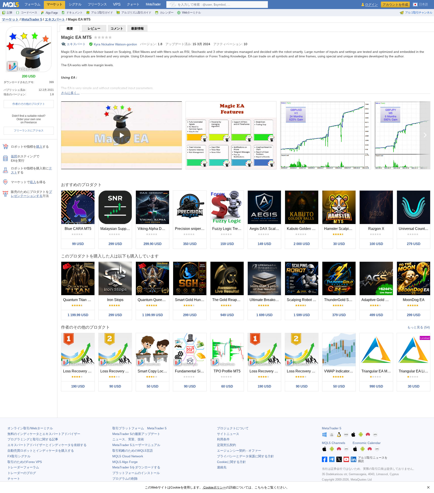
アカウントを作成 (395, 4)
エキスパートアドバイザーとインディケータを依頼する (47, 445)
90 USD (115, 386)
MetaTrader (153, 4)
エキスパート (76, 44)
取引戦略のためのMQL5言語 (132, 450)
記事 (9, 12)
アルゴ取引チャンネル (418, 12)
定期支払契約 (226, 445)
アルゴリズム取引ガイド (136, 12)
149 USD (264, 244)
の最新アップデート (136, 434)
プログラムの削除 (125, 478)
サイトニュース (228, 434)
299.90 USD (153, 244)
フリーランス (97, 4)
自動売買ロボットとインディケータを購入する (40, 450)
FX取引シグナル (19, 456)
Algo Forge (52, 12)
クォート (133, 4)
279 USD (413, 244)
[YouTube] (346, 459)
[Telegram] (332, 459)
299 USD (115, 244)
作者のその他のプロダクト (28, 103)
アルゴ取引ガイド (102, 12)
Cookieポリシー (214, 487)
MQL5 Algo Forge (125, 462)
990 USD (376, 386)
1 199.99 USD (78, 315)
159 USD (227, 244)
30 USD (339, 244)
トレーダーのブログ (21, 473)
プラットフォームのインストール (136, 473)
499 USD (376, 315)
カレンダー (166, 12)
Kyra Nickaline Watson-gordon (115, 44)
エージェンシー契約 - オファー (239, 450)
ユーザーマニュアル (136, 445)
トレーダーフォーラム (23, 467)
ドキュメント (74, 12)
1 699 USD (264, 315)
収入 (33, 182)
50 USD (152, 386)
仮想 (14, 156)
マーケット (54, 4)
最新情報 (137, 28)
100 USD (376, 244)
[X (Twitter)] (339, 459)
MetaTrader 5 (331, 428)
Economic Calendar (367, 443)
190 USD (78, 386)
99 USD (78, 244)
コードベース (29, 12)
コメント (117, 28)
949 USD (227, 315)
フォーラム (32, 4)
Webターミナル (191, 12)
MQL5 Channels (333, 443)
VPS (116, 4)
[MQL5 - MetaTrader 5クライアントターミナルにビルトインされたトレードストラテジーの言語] (11, 4)
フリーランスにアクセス (29, 130)
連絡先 (221, 467)
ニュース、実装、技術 (128, 439)
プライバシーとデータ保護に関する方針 (245, 456)
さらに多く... (70, 93)
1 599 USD (302, 315)
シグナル (75, 4)
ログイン (371, 4)
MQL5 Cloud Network (127, 456)
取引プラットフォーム (139, 428)
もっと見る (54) (418, 327)
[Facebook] (324, 459)
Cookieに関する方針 (231, 462)
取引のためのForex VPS (24, 462)
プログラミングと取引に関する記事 (32, 439)
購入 (39, 146)
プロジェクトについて (233, 428)
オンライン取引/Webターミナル (30, 428)
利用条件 (223, 439)
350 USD (190, 244)
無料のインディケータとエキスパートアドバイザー (43, 434)
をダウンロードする (136, 467)
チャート (13, 478)
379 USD (339, 315)
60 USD (227, 386)
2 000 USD (302, 244)
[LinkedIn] (353, 459)
